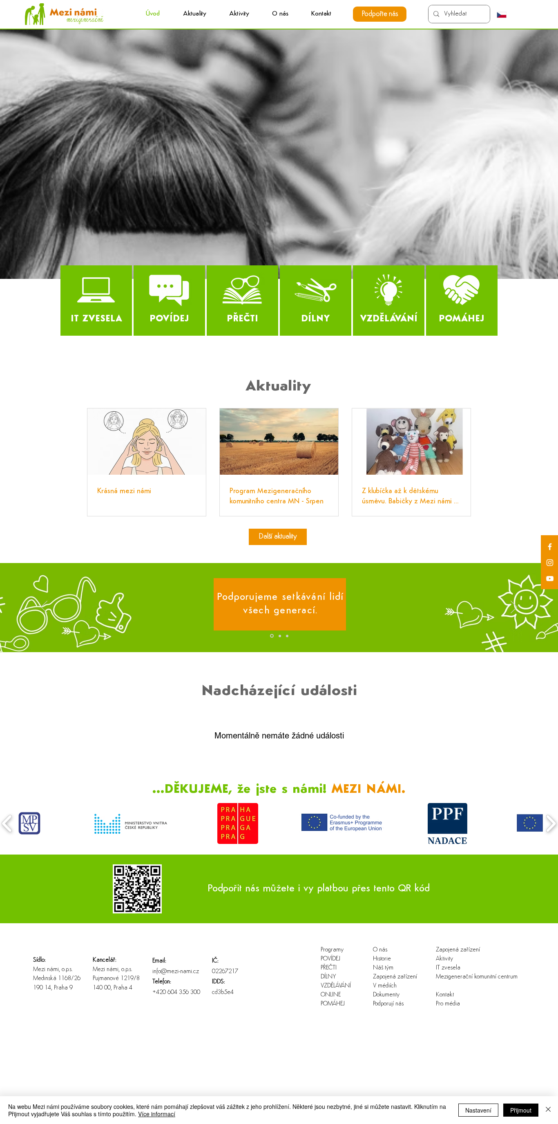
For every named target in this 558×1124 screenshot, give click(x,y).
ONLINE (331, 995)
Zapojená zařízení (395, 977)
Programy (332, 950)
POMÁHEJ (333, 1004)
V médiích (385, 986)
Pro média (448, 1004)
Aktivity (444, 959)
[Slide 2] (279, 636)
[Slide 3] (287, 636)
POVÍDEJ (330, 959)
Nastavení (478, 1110)
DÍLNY (328, 977)
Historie (382, 959)
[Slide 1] (271, 636)
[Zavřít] (548, 1110)
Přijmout (520, 1110)
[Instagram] (549, 562)
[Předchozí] (44, 608)
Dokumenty (386, 995)
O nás (380, 950)
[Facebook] (549, 546)
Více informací (156, 1114)
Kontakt (445, 995)
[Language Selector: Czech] (505, 15)
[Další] (514, 608)
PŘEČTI (329, 968)
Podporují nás (388, 1004)
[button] (239, 14)
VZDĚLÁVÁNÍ (336, 986)
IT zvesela (448, 968)
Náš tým (383, 968)
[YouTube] (549, 578)
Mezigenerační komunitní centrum (462, 977)
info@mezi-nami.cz (175, 972)
